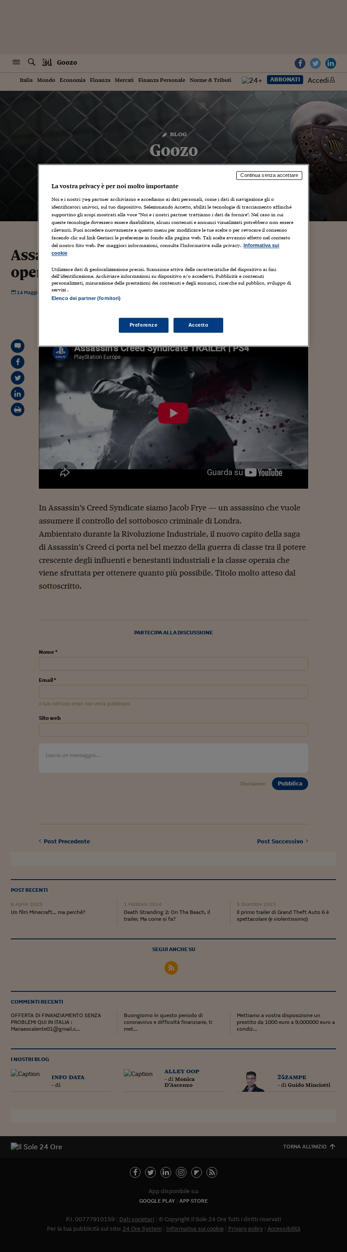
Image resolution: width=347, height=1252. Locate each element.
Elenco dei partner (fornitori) (86, 298)
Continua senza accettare (269, 175)
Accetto (198, 325)
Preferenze (144, 325)
